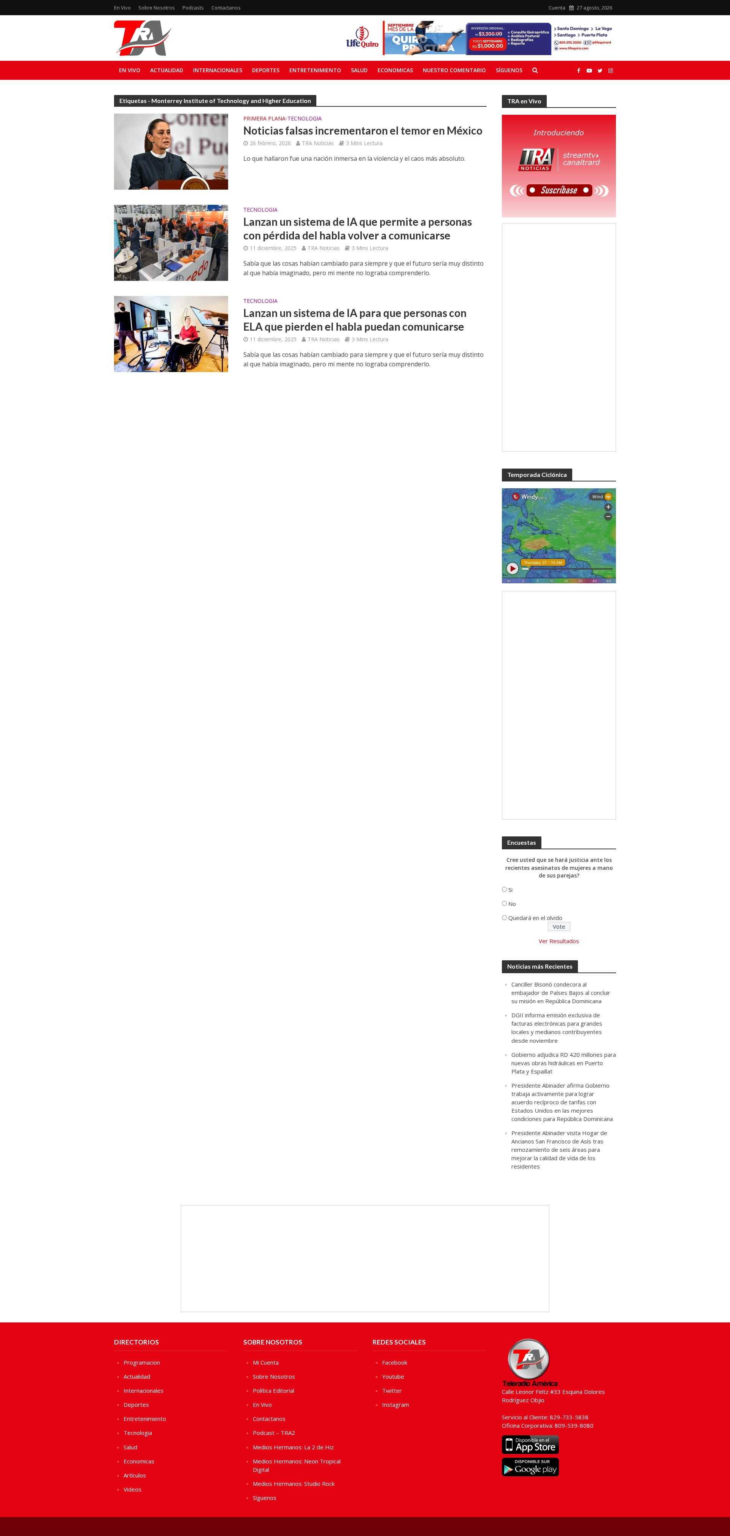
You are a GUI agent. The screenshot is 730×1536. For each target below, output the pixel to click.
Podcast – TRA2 (274, 1432)
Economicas (395, 70)
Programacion (142, 1362)
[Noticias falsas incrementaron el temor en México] (171, 151)
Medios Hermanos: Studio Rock (294, 1483)
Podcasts (193, 7)
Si (510, 889)
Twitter (392, 1390)
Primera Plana (264, 119)
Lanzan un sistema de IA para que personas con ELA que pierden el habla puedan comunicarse (355, 319)
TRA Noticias (318, 143)
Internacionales (217, 70)
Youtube (393, 1376)
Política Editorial (273, 1390)
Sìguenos (264, 1497)
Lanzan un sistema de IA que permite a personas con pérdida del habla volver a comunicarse (357, 228)
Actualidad (166, 70)
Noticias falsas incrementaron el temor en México (362, 130)
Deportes (265, 70)
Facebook (394, 1362)
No (512, 903)
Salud (359, 70)
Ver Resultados (559, 941)
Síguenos (509, 70)
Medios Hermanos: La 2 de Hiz (293, 1447)
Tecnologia (304, 119)
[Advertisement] (559, 337)
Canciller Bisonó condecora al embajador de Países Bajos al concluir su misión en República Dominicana (560, 992)
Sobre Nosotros (156, 7)
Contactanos (226, 7)
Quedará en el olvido (535, 918)
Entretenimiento (315, 70)
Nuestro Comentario (454, 70)
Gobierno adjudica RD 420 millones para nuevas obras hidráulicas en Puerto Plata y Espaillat (563, 1063)
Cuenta (557, 7)
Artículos (135, 1475)
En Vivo (122, 7)
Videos (132, 1489)
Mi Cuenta (266, 1362)
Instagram (395, 1404)
